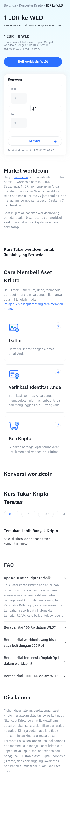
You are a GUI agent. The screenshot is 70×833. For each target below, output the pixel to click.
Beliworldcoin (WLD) (33, 61)
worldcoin (21, 177)
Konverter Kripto (31, 5)
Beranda (10, 5)
